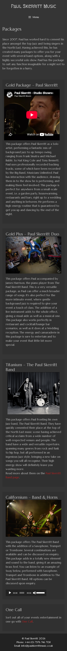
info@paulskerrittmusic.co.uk (37, 645)
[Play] (10, 592)
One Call (27, 621)
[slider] (40, 592)
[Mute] (34, 592)
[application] (26, 593)
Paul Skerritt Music (33, 6)
